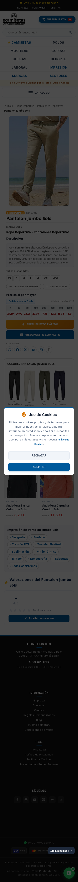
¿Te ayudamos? (61, 850)
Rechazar (39, 455)
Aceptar (39, 467)
